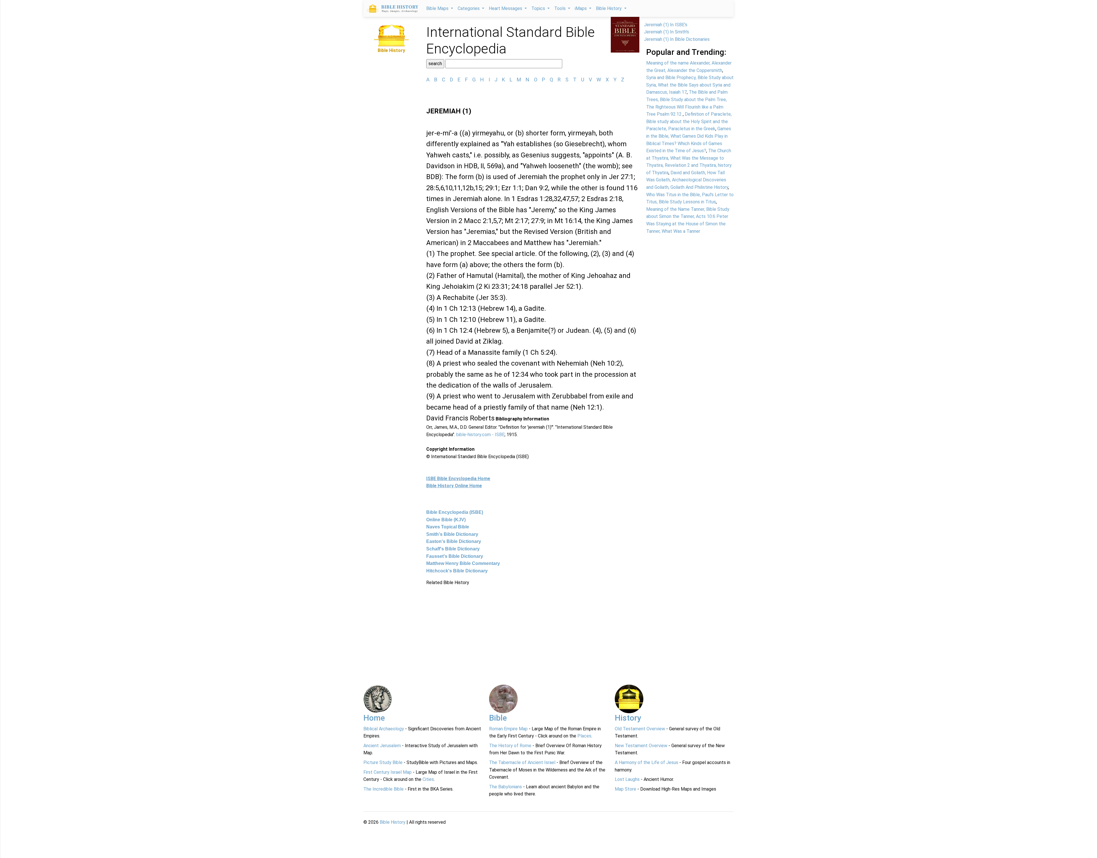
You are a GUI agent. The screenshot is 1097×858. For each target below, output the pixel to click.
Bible (498, 718)
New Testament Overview (641, 745)
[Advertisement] (532, 626)
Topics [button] (538, 8)
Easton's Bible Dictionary (453, 541)
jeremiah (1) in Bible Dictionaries (677, 39)
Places (584, 736)
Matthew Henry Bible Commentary (463, 563)
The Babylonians (505, 786)
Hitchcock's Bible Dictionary (457, 570)
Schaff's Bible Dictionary (453, 548)
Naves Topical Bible (447, 526)
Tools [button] (560, 8)
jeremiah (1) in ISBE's (665, 24)
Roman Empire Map (508, 728)
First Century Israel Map (387, 772)
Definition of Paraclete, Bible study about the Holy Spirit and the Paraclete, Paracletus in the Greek (689, 121)
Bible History (392, 822)
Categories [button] (469, 8)
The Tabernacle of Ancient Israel (522, 762)
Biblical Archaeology (383, 728)
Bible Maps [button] (438, 8)
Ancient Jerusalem (382, 745)
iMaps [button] (581, 8)
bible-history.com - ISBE (480, 434)
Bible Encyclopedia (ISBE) (454, 512)
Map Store (625, 789)
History (628, 718)
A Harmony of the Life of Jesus (646, 762)
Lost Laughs (627, 779)
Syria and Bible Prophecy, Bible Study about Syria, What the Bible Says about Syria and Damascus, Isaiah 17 (690, 85)
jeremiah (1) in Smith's (666, 32)
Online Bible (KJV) (446, 519)
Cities (428, 779)
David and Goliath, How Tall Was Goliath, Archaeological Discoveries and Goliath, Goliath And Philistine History (687, 180)
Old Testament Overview (640, 728)
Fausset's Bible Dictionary (454, 556)
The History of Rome (510, 745)
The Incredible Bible (383, 789)
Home (374, 718)
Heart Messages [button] (506, 8)
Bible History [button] (609, 8)
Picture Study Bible (383, 762)
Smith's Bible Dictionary (452, 534)
